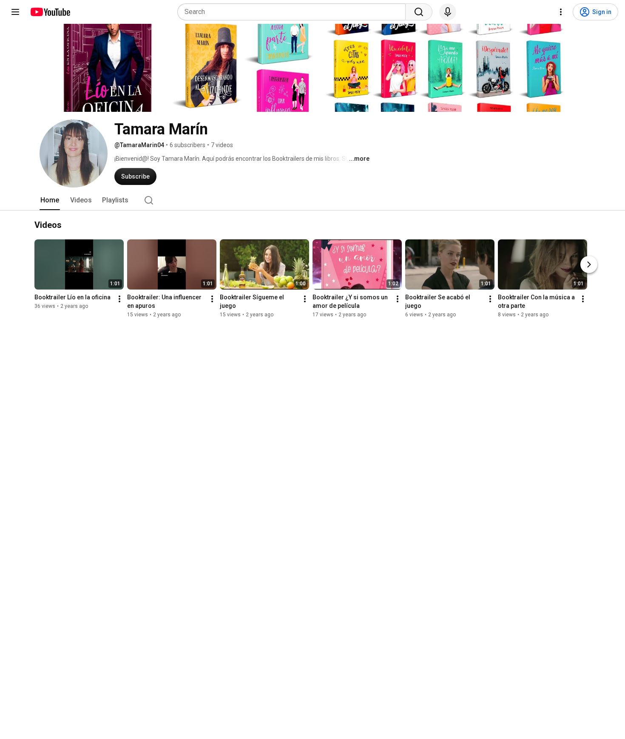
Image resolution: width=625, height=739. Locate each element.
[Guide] (15, 12)
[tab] (50, 200)
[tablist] (312, 200)
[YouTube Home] (50, 12)
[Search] (418, 11)
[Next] (588, 264)
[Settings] (561, 12)
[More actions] (119, 298)
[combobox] (294, 12)
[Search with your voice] (447, 11)
